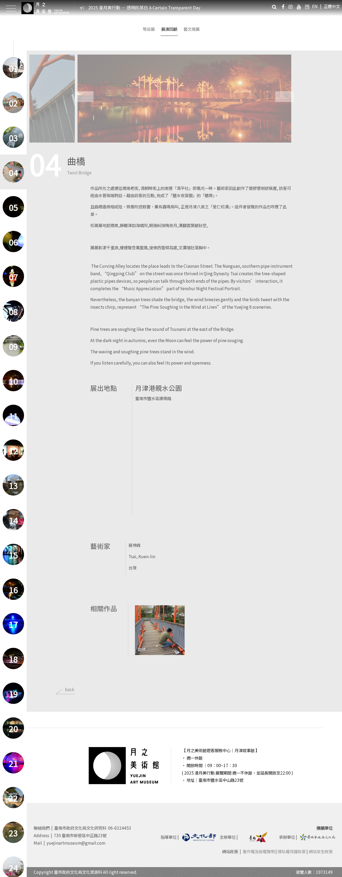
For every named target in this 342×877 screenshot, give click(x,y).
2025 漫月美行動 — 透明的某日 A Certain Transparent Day (144, 7)
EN (315, 6)
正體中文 (332, 6)
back (69, 689)
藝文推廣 (192, 29)
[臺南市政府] (258, 836)
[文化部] (199, 836)
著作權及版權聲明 (259, 851)
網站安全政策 (321, 851)
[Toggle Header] (10, 8)
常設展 (149, 29)
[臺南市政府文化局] (317, 836)
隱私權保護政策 (292, 851)
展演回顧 (169, 29)
